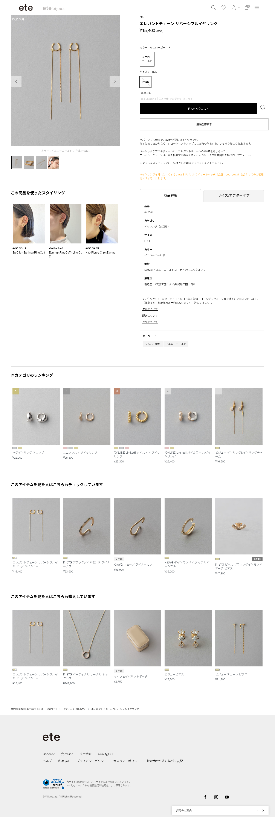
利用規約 (64, 761)
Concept (49, 754)
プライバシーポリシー (92, 761)
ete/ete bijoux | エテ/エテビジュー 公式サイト (34, 708)
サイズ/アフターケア (234, 195)
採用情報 (85, 754)
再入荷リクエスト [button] (198, 108)
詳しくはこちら (203, 302)
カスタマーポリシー (126, 761)
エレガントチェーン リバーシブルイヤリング (115, 708)
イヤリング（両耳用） (157, 226)
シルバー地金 (152, 344)
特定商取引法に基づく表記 (165, 761)
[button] (235, 7)
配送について (150, 315)
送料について (150, 309)
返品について (150, 322)
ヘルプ (47, 761)
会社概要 (67, 754)
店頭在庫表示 (204, 124)
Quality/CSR (106, 754)
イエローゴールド (176, 344)
